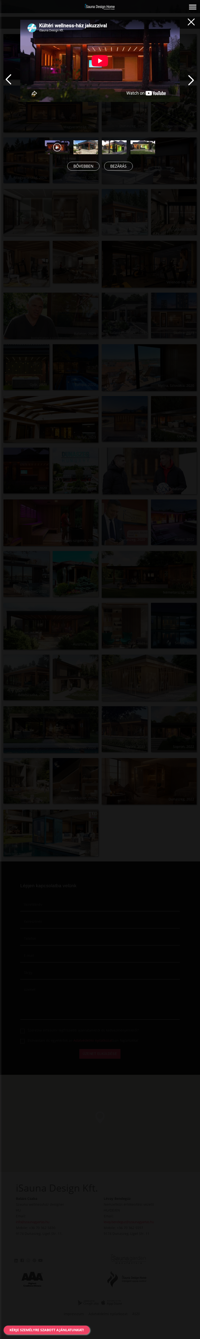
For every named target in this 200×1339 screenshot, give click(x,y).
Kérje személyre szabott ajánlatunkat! (47, 1330)
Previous (15, 85)
